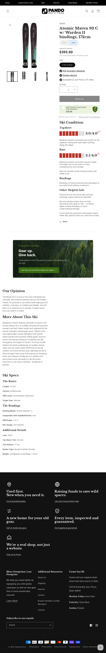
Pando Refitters (20, 647)
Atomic (62, 23)
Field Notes (72, 3)
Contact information (90, 647)
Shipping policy (74, 647)
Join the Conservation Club (67, 501)
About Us (42, 577)
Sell (42, 3)
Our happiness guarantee (66, 528)
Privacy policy (47, 647)
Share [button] (64, 222)
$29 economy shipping (74, 71)
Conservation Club (25, 3)
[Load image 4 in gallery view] (47, 76)
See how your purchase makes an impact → (38, 270)
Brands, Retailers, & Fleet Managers (49, 602)
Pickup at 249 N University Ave (89, 117)
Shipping (42, 583)
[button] (8, 11)
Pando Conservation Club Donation (76, 108)
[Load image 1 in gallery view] (12, 76)
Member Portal (92, 3)
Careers (41, 595)
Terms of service (60, 647)
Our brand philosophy (16, 501)
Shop (7, 3)
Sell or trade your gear (16, 528)
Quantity (62, 84)
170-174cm (68, 65)
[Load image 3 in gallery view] (35, 76)
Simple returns (70, 75)
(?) (99, 132)
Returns (41, 589)
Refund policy (34, 647)
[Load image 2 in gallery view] (24, 76)
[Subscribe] (50, 625)
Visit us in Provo (13, 555)
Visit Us (56, 3)
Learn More (12, 601)
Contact (41, 610)
